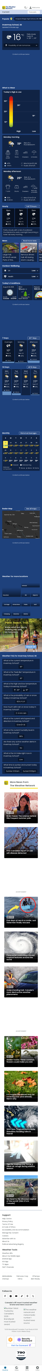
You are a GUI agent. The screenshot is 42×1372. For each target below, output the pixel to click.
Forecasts (32, 12)
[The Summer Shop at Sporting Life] (35, 611)
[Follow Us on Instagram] (10, 1296)
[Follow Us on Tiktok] (22, 1296)
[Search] (25, 7)
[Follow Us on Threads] (27, 1296)
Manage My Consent (10, 1233)
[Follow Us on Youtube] (16, 1296)
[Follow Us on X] (33, 1296)
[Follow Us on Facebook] (5, 1296)
